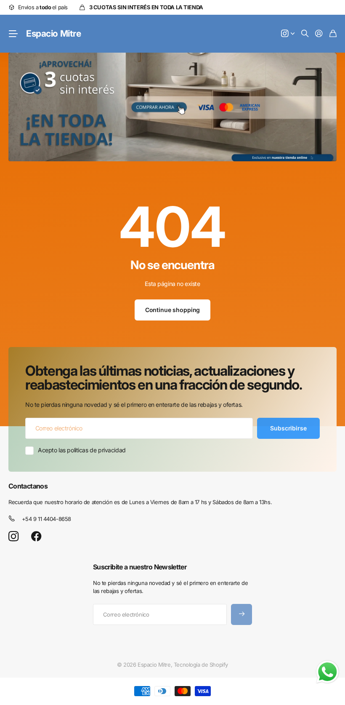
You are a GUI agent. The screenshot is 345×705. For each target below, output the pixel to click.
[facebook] (36, 536)
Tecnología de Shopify (201, 664)
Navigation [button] (13, 33)
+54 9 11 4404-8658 (46, 518)
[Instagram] (13, 536)
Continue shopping (172, 309)
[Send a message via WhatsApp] (327, 672)
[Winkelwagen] (333, 34)
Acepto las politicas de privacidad (82, 450)
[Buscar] (305, 34)
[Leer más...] (288, 34)
